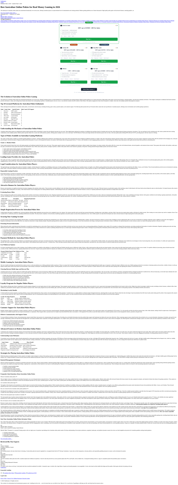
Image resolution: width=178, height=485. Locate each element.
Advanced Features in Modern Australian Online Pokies (136, 22)
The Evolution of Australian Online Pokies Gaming (12, 20)
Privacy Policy (4, 478)
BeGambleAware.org (100, 92)
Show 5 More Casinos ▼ (89, 89)
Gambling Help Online (8, 473)
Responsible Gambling (20, 473)
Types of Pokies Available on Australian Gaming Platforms (91, 20)
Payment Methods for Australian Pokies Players (47, 22)
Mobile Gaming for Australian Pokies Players (69, 22)
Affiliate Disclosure (17, 478)
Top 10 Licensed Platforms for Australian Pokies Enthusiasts (37, 20)
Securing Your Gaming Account (29, 22)
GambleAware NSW (31, 473)
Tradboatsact (3, 1)
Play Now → (89, 39)
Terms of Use (10, 478)
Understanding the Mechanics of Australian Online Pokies (64, 20)
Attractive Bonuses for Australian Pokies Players (159, 20)
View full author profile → (6, 438)
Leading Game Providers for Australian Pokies (114, 20)
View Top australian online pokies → (9, 12)
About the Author (26, 478)
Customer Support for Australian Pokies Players (112, 22)
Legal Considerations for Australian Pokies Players (136, 20)
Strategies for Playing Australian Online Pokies (160, 22)
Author (2, 2)
